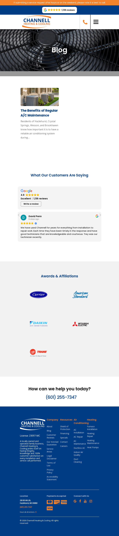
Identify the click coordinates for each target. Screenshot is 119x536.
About (49, 426)
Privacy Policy (50, 471)
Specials (64, 437)
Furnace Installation (92, 428)
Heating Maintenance (93, 442)
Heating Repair (90, 435)
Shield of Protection (65, 428)
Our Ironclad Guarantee (52, 443)
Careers (63, 446)
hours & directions (27, 512)
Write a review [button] (31, 203)
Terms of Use (51, 464)
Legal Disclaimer (52, 457)
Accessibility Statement (52, 478)
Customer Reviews (51, 436)
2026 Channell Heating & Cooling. (36, 520)
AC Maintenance (80, 442)
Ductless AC (79, 448)
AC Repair (78, 436)
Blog (49, 430)
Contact (64, 441)
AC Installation (79, 431)
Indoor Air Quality (78, 453)
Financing (64, 433)
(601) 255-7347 (61, 397)
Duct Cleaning (78, 460)
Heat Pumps (93, 447)
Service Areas (50, 450)
